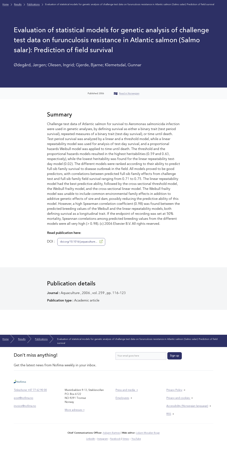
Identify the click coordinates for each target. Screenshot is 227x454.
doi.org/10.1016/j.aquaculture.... (79, 242)
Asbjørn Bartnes (111, 433)
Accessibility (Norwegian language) (187, 406)
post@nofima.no (23, 398)
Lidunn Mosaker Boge (148, 433)
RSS (168, 414)
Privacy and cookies (178, 398)
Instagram (102, 439)
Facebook (115, 439)
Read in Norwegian (129, 93)
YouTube (136, 439)
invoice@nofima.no (25, 406)
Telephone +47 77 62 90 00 (30, 390)
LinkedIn (90, 439)
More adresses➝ (74, 410)
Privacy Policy (174, 390)
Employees (122, 398)
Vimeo (125, 439)
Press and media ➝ (126, 390)
